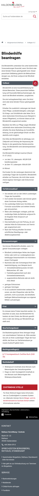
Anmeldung (5, 412)
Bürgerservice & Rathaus (15, 42)
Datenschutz (25, 410)
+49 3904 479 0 (10, 445)
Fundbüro (6, 490)
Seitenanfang (33, 417)
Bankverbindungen (10, 479)
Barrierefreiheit (15, 410)
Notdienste (7, 483)
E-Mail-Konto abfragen (11, 486)
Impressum (5, 410)
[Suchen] (34, 16)
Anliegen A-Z (31, 42)
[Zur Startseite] (19, 4)
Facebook (8, 414)
